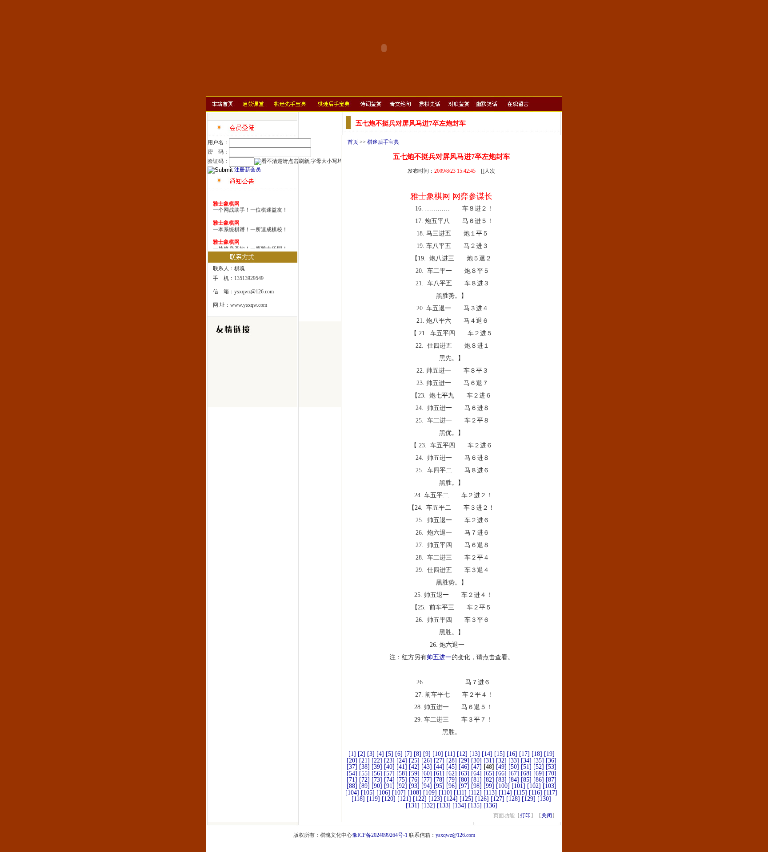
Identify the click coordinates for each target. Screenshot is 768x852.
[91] (389, 786)
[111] (460, 792)
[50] (513, 766)
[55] (364, 773)
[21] (364, 760)
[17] (524, 754)
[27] (439, 760)
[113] (490, 792)
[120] (389, 798)
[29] (464, 760)
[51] (526, 766)
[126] (482, 798)
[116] (535, 792)
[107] (399, 792)
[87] (551, 779)
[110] (445, 792)
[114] (505, 792)
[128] (513, 798)
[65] (489, 773)
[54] (352, 773)
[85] (526, 779)
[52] (538, 766)
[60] (426, 773)
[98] (476, 786)
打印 (525, 815)
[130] (544, 798)
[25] (414, 760)
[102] (534, 786)
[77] (426, 779)
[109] (430, 792)
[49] (501, 766)
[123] (435, 798)
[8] (417, 754)
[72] (364, 779)
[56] (377, 773)
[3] (371, 754)
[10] (437, 754)
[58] (401, 773)
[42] (414, 766)
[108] (414, 792)
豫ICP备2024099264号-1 (380, 835)
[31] (489, 760)
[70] (551, 773)
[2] (361, 754)
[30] (476, 760)
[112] (475, 792)
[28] (451, 760)
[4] (380, 754)
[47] (476, 766)
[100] (503, 786)
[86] (538, 779)
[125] (466, 798)
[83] (501, 779)
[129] (529, 798)
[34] (526, 760)
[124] (451, 798)
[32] (501, 760)
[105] (368, 792)
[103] (549, 786)
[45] (451, 766)
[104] (352, 792)
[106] (383, 792)
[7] (408, 754)
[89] (364, 786)
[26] (426, 760)
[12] (462, 754)
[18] (537, 754)
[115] (520, 792)
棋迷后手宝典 (383, 142)
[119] (373, 798)
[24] (401, 760)
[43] (426, 766)
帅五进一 (439, 657)
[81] (476, 779)
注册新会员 (247, 169)
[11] (450, 754)
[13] (474, 754)
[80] (464, 779)
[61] (439, 773)
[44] (439, 766)
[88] (352, 786)
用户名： (218, 142)
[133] (444, 805)
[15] (499, 754)
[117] (550, 792)
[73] (377, 779)
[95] (439, 786)
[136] (490, 805)
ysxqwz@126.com (455, 835)
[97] (464, 786)
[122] (420, 798)
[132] (428, 805)
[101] (518, 786)
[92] (401, 786)
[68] (526, 773)
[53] (551, 766)
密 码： (218, 152)
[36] (551, 760)
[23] (389, 760)
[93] (414, 786)
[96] (451, 786)
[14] (487, 754)
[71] (352, 779)
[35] (538, 760)
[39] (377, 766)
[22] (377, 760)
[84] (513, 779)
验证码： (218, 161)
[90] (377, 786)
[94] (426, 786)
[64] (476, 773)
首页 (353, 142)
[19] (549, 754)
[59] (414, 773)
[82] (489, 779)
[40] (389, 766)
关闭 (546, 815)
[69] (538, 773)
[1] (352, 754)
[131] (413, 805)
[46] (464, 766)
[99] (489, 786)
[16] (512, 754)
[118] (358, 798)
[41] (401, 766)
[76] (414, 779)
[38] (364, 766)
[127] (497, 798)
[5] (389, 754)
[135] (475, 805)
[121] (404, 798)
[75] (401, 779)
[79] (451, 779)
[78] (439, 779)
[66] (501, 773)
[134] (459, 805)
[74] (389, 779)
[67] (513, 773)
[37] (352, 766)
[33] (513, 760)
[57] (389, 773)
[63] (464, 773)
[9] (427, 754)
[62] (451, 773)
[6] (399, 754)
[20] (352, 760)
